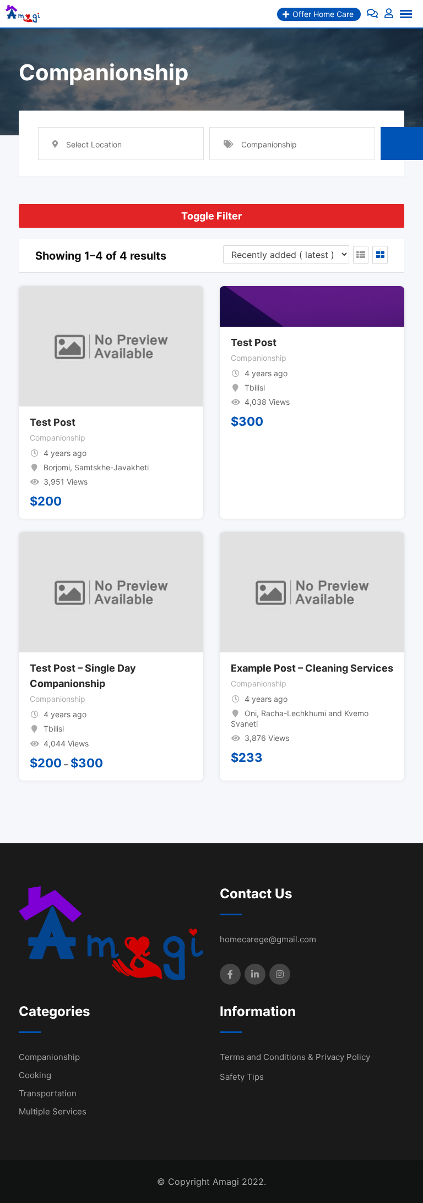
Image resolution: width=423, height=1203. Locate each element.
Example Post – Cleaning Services (312, 668)
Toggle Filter (211, 216)
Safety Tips (242, 1077)
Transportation (48, 1093)
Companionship (57, 437)
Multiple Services (52, 1111)
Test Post (52, 422)
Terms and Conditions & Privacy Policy (295, 1057)
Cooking (35, 1075)
